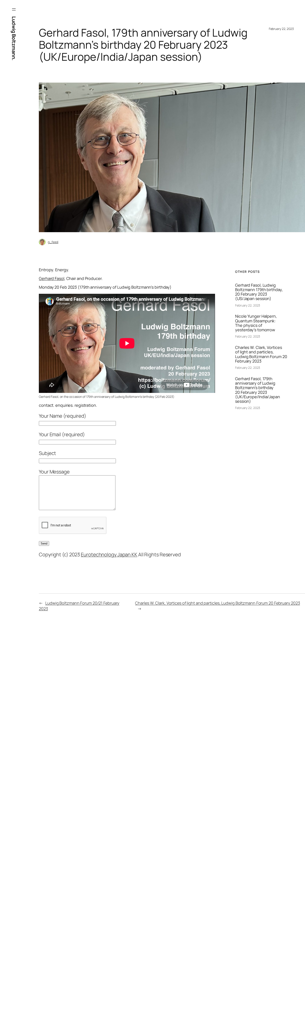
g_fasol (53, 242)
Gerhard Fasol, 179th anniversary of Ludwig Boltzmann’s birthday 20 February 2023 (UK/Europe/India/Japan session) (257, 390)
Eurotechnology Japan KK (109, 554)
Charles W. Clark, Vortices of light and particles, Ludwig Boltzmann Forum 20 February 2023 (261, 354)
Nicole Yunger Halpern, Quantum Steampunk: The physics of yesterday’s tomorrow (256, 323)
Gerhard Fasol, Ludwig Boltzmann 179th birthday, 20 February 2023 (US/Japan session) (259, 292)
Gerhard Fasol (51, 278)
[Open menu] (14, 9)
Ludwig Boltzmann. (13, 38)
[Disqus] (111, 694)
